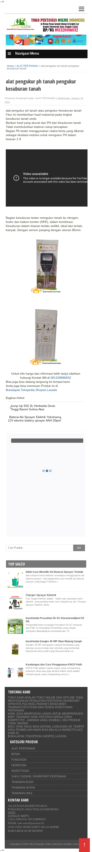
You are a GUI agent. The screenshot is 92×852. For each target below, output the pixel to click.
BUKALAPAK (16, 736)
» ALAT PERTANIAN (44, 98)
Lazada (52, 390)
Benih (15, 754)
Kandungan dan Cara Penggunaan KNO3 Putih (54, 664)
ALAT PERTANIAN (23, 748)
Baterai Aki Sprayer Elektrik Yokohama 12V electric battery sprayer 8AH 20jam (34, 418)
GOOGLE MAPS (18, 816)
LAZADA (60, 736)
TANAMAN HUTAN (23, 787)
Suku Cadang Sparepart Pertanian (38, 776)
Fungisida (19, 759)
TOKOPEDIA (33, 736)
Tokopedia (28, 390)
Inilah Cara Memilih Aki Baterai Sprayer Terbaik (54, 571)
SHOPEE (49, 736)
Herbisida (19, 765)
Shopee (41, 390)
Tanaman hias (21, 793)
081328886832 (60, 377)
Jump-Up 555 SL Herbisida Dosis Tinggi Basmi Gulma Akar (32, 407)
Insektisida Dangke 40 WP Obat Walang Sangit (54, 641)
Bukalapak (13, 390)
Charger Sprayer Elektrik (41, 595)
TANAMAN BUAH (22, 782)
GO (79, 547)
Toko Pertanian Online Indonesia (45, 844)
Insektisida (20, 770)
